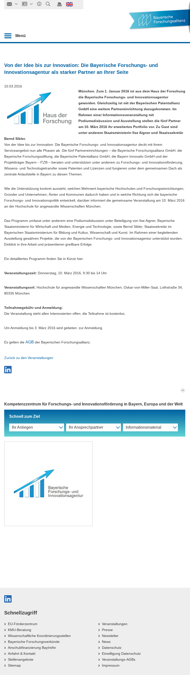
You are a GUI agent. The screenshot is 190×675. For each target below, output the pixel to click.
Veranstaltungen (114, 624)
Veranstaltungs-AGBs (118, 659)
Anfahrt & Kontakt (21, 653)
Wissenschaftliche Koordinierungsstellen (39, 636)
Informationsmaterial (143, 427)
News (106, 642)
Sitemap (14, 665)
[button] (94, 369)
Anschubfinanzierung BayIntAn (32, 648)
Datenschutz (111, 648)
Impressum (110, 665)
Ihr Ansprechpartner (86, 427)
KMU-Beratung (19, 630)
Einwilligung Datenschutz (121, 653)
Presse (107, 630)
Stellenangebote (20, 659)
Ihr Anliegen (22, 427)
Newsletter (110, 636)
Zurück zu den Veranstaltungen (28, 358)
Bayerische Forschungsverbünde (34, 642)
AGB (29, 342)
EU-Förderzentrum (22, 624)
